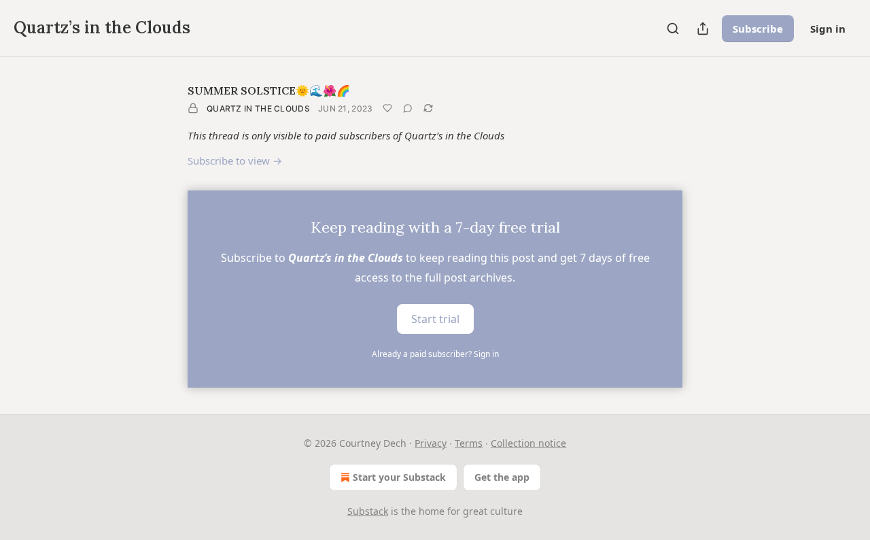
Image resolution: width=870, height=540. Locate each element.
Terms (469, 443)
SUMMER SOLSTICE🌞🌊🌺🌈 (269, 90)
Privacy (431, 443)
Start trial (435, 318)
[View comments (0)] (408, 108)
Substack (367, 511)
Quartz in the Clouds (258, 108)
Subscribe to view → (235, 160)
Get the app (501, 477)
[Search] (672, 28)
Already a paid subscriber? (435, 354)
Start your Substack (399, 477)
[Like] (387, 108)
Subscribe (758, 28)
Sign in (828, 28)
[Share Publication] (702, 28)
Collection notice (528, 443)
